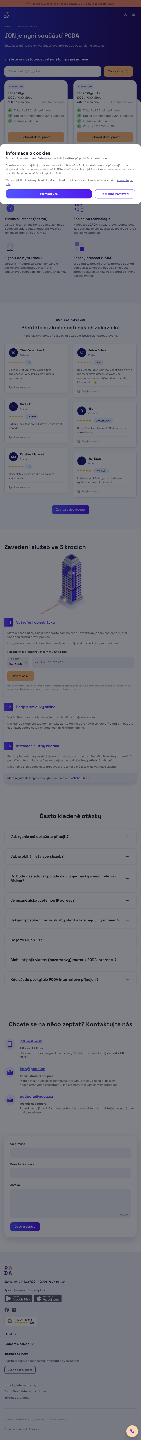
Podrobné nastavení (115, 194)
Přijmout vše (49, 194)
